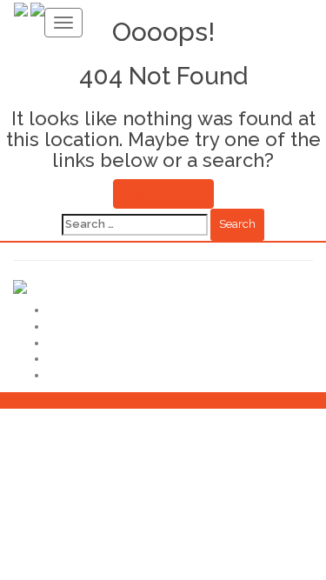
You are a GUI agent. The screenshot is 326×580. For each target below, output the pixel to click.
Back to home (163, 194)
